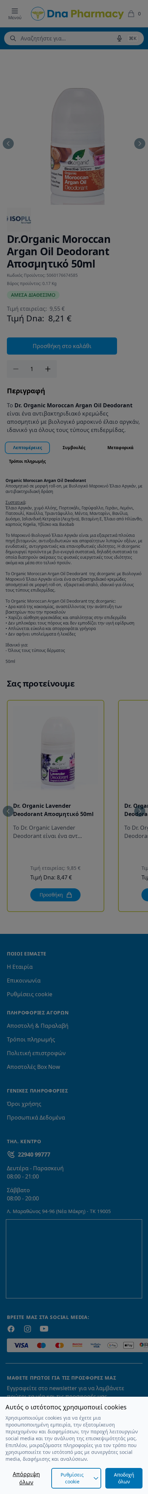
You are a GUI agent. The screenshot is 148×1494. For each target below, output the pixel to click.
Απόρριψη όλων (26, 1478)
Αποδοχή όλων (124, 1478)
